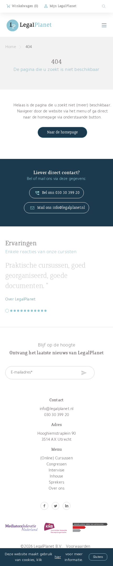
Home (10, 47)
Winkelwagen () (25, 6)
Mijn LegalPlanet (63, 6)
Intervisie (57, 470)
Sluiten (98, 557)
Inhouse (56, 477)
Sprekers (56, 483)
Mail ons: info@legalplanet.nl (61, 208)
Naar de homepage (62, 132)
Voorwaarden (78, 547)
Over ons (56, 489)
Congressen (57, 464)
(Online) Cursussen (56, 458)
